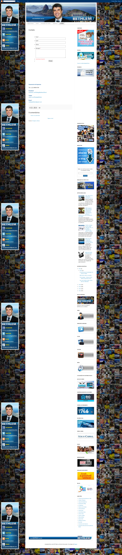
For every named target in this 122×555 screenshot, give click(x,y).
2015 (80, 268)
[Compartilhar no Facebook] (35, 108)
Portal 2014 (80, 518)
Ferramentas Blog (82, 503)
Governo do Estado (82, 507)
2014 (80, 284)
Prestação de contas (46, 23)
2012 (80, 288)
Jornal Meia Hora (81, 512)
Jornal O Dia (80, 513)
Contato (62, 23)
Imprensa (55, 23)
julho (81, 270)
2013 (80, 286)
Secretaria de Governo (83, 524)
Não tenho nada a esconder (86, 275)
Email (37, 40)
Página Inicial (30, 23)
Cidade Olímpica (81, 500)
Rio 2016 (80, 522)
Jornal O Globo (81, 515)
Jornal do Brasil (81, 508)
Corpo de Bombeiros (82, 501)
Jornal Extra (80, 510)
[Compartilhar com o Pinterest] (36, 108)
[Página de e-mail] (39, 107)
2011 (80, 290)
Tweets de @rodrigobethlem (83, 63)
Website (37, 44)
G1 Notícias (80, 505)
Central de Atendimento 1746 (84, 498)
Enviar (50, 61)
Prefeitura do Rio (82, 520)
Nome (37, 36)
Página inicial (50, 118)
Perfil (37, 23)
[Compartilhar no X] (33, 108)
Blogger (75, 544)
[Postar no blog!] (31, 108)
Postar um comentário (35, 115)
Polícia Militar (81, 517)
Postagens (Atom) (36, 120)
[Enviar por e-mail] (30, 108)
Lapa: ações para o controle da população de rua (89, 197)
